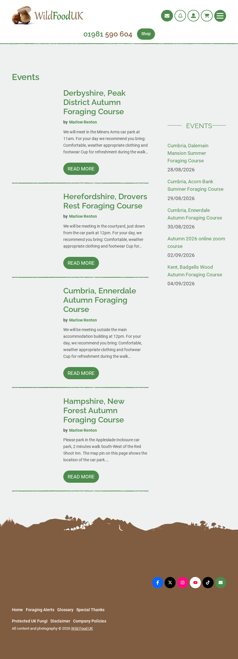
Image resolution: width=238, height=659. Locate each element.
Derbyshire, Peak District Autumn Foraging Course (94, 102)
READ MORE (83, 170)
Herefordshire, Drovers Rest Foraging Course (105, 201)
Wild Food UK (82, 628)
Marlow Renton (83, 122)
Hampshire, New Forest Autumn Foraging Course (93, 410)
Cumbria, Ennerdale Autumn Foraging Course (99, 300)
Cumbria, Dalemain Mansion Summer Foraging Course (187, 153)
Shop (146, 33)
